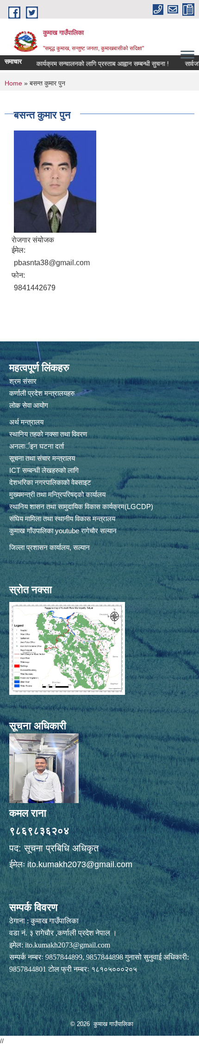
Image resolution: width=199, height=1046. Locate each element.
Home (13, 83)
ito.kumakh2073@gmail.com (79, 864)
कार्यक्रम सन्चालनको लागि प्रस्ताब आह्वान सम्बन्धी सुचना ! (91, 63)
